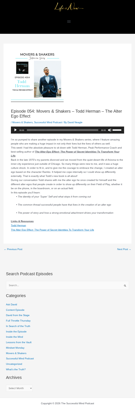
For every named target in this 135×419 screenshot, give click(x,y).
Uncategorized (14, 364)
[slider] (117, 130)
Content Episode (15, 310)
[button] (69, 21)
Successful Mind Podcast (48, 122)
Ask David (11, 304)
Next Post (124, 249)
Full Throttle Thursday (18, 320)
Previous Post (13, 249)
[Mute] (109, 130)
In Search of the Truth (18, 326)
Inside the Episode (16, 331)
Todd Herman (18, 225)
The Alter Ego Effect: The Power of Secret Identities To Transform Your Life (52, 229)
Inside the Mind (14, 337)
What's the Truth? (16, 369)
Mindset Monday (15, 347)
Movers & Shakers (22, 122)
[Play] (15, 130)
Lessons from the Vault (18, 342)
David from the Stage (18, 315)
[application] (67, 130)
